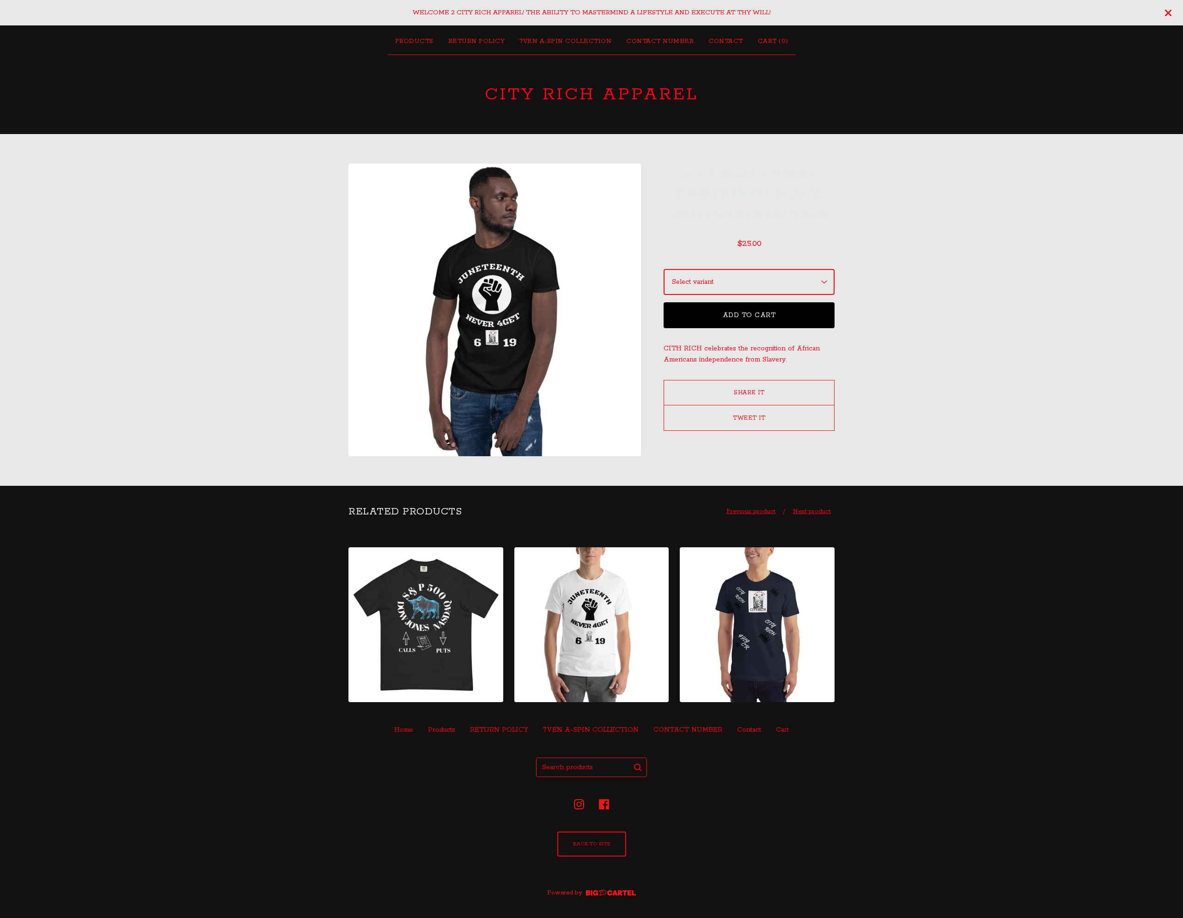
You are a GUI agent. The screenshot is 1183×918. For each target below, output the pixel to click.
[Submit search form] (637, 767)
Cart (782, 730)
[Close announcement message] (1168, 13)
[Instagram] (579, 804)
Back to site (591, 844)
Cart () (773, 41)
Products (414, 41)
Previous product (750, 511)
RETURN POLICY (476, 41)
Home (403, 730)
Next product (812, 511)
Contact (725, 41)
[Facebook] (604, 804)
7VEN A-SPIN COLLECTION (565, 41)
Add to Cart (749, 315)
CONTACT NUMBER (660, 41)
